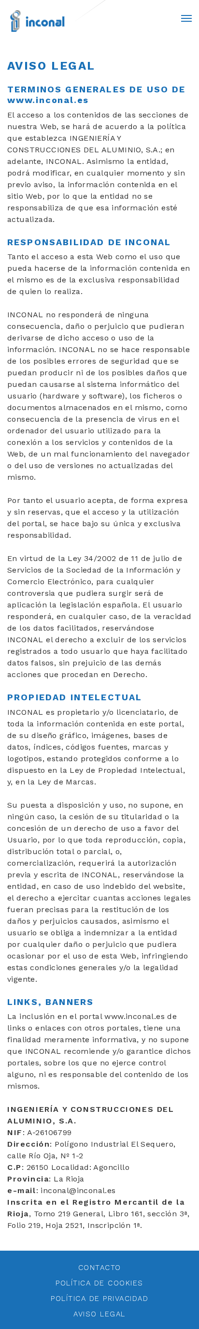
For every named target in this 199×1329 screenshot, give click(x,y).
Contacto (99, 1267)
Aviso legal (99, 1314)
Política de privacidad (99, 1298)
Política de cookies (99, 1283)
